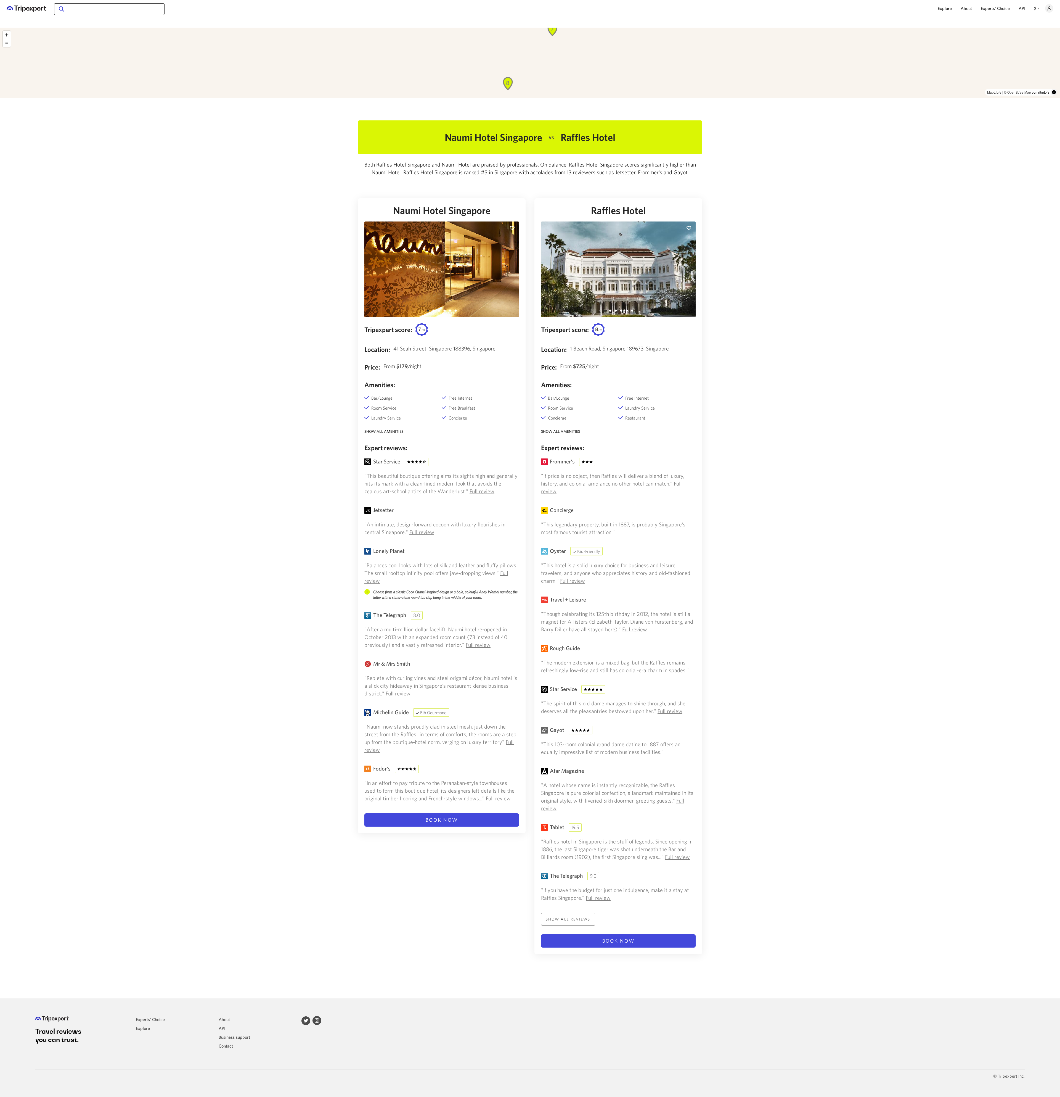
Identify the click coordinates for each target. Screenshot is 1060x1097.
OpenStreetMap (1019, 92)
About (966, 8)
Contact (226, 1045)
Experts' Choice (995, 8)
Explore (945, 8)
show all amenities (383, 431)
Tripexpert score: (388, 329)
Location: (377, 349)
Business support (234, 1037)
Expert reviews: (385, 448)
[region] (530, 63)
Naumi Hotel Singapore (442, 210)
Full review (482, 491)
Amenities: (379, 385)
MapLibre (994, 92)
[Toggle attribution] (1054, 92)
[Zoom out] (7, 43)
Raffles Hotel (618, 210)
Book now (442, 820)
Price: (372, 367)
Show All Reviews (568, 919)
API (1022, 8)
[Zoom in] (7, 35)
